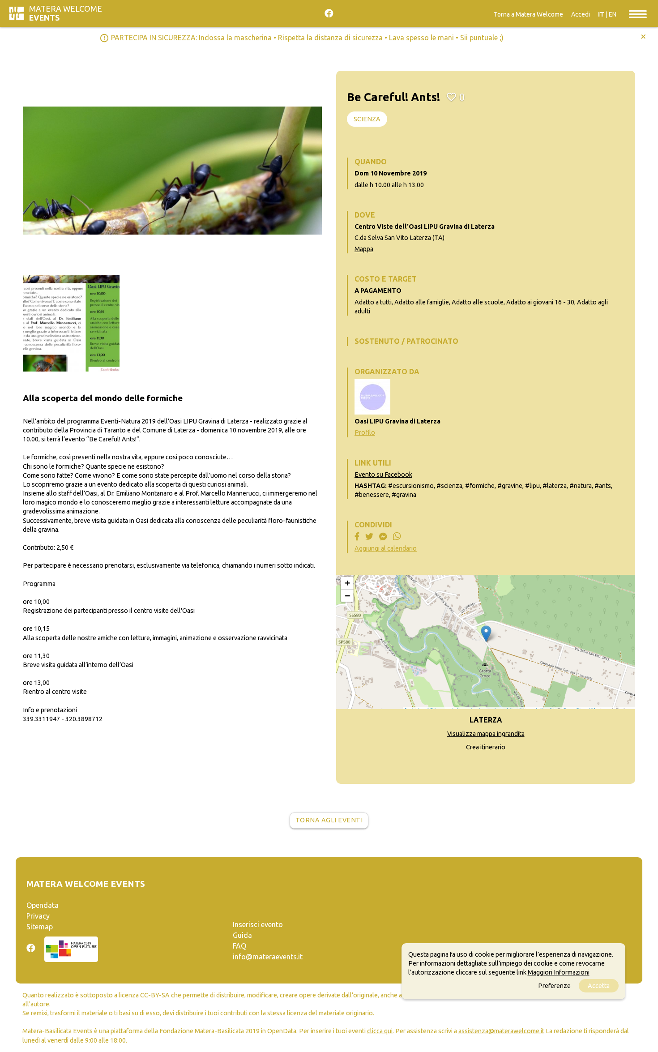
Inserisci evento (258, 924)
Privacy (38, 916)
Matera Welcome (65, 13)
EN (612, 14)
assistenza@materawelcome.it (501, 1031)
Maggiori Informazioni (559, 972)
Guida (242, 935)
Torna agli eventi (329, 820)
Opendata (42, 905)
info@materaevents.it (268, 957)
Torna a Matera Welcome (528, 14)
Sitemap (39, 927)
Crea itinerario (485, 747)
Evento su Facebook (383, 474)
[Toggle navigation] (637, 13)
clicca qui (380, 1031)
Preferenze (554, 985)
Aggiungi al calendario (386, 548)
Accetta (599, 985)
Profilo (365, 432)
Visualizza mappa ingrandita (486, 733)
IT (601, 14)
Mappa (364, 248)
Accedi (580, 14)
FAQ (239, 946)
